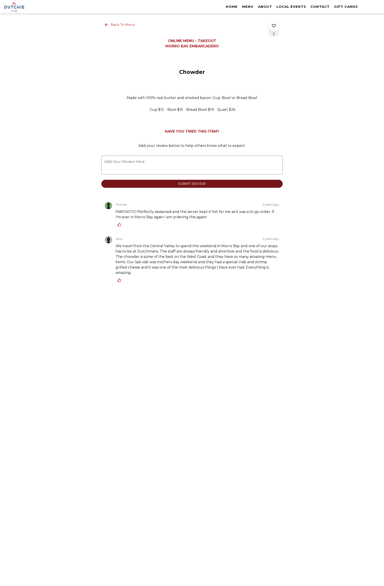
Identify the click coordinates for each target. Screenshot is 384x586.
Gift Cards (346, 6)
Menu (248, 6)
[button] (120, 24)
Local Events (291, 6)
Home (232, 6)
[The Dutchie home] (24, 6)
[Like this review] (120, 224)
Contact (320, 6)
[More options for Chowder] (273, 25)
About (265, 6)
